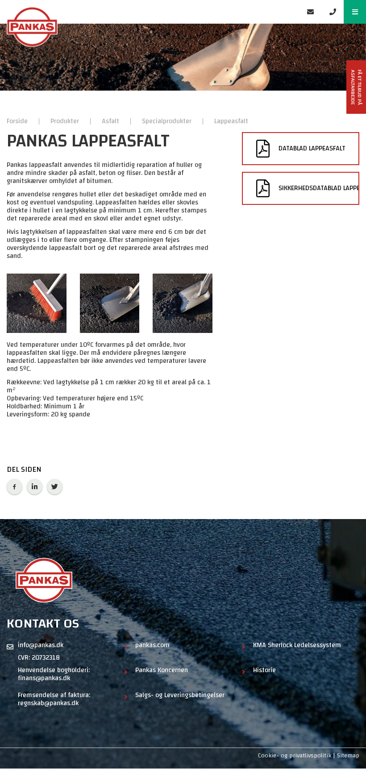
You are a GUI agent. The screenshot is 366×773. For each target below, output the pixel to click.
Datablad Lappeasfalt (312, 148)
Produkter (65, 121)
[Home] (149, 11)
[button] (355, 12)
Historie (264, 671)
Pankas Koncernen (161, 671)
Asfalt (111, 121)
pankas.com (152, 646)
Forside (18, 121)
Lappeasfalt (231, 121)
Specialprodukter (167, 121)
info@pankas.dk (40, 645)
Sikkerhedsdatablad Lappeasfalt (319, 188)
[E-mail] (310, 12)
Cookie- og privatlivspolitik (294, 755)
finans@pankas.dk (44, 678)
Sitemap (348, 755)
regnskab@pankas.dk (48, 703)
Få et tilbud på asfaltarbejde (356, 87)
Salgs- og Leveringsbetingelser (180, 696)
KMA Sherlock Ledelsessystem (297, 646)
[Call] (332, 12)
